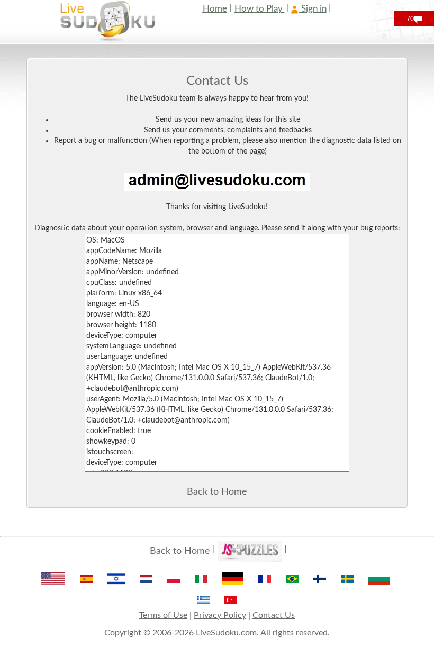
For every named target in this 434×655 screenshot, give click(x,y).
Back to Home (217, 492)
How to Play (259, 8)
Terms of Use (163, 615)
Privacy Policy (220, 615)
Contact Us (273, 615)
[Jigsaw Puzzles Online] (250, 551)
